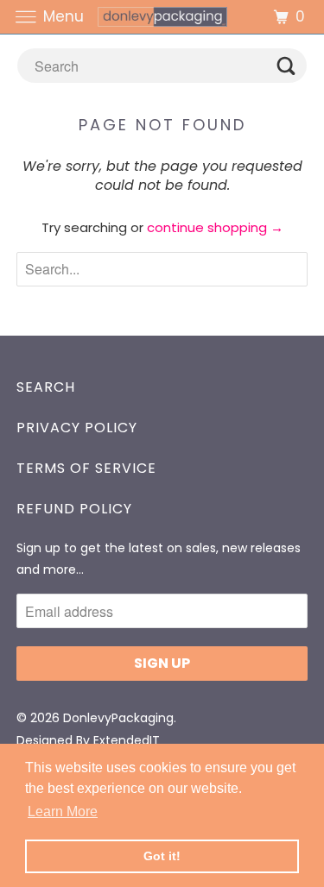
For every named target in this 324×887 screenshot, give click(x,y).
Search (45, 387)
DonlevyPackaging (118, 718)
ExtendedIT (126, 740)
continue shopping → (215, 227)
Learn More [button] (63, 811)
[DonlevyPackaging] (162, 17)
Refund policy (74, 509)
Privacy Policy (76, 427)
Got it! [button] (162, 856)
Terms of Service (86, 468)
